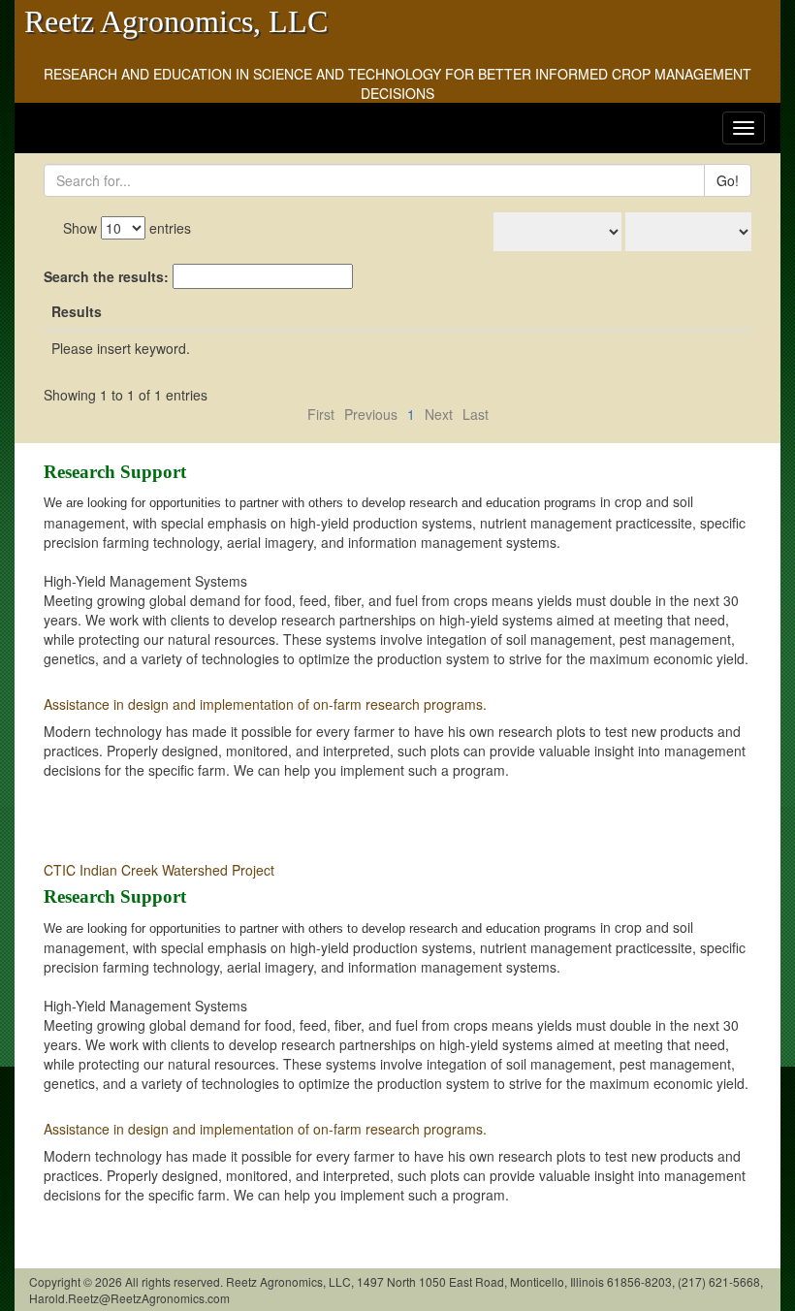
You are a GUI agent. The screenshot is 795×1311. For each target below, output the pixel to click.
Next (439, 414)
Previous (371, 414)
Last (475, 414)
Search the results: (108, 276)
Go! (727, 180)
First (320, 414)
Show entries (127, 228)
